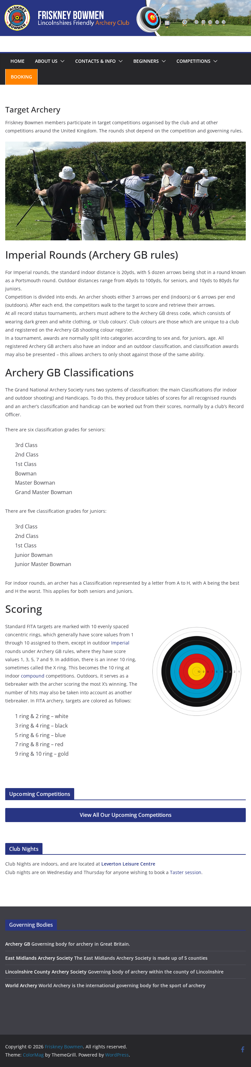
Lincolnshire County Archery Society (46, 972)
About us (46, 61)
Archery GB (17, 944)
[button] (61, 61)
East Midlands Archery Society (39, 958)
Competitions (193, 61)
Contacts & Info (95, 61)
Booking (21, 77)
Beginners (146, 61)
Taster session (185, 872)
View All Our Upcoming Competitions (126, 814)
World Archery (21, 985)
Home (17, 61)
